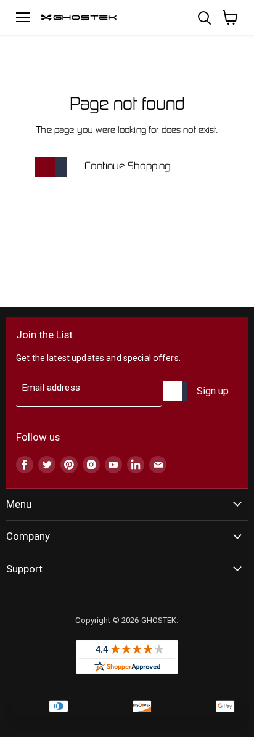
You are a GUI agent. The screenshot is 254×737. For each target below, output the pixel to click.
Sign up (213, 391)
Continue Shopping (127, 166)
